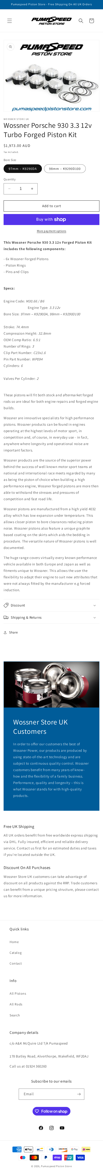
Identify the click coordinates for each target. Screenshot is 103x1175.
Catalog (16, 952)
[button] (9, 21)
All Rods (16, 1004)
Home (14, 942)
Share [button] (13, 632)
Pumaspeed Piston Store (56, 1166)
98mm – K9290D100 (65, 168)
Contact (16, 963)
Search (15, 1015)
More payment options (51, 231)
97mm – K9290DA (23, 168)
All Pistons (18, 993)
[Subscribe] (79, 1094)
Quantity (10, 179)
